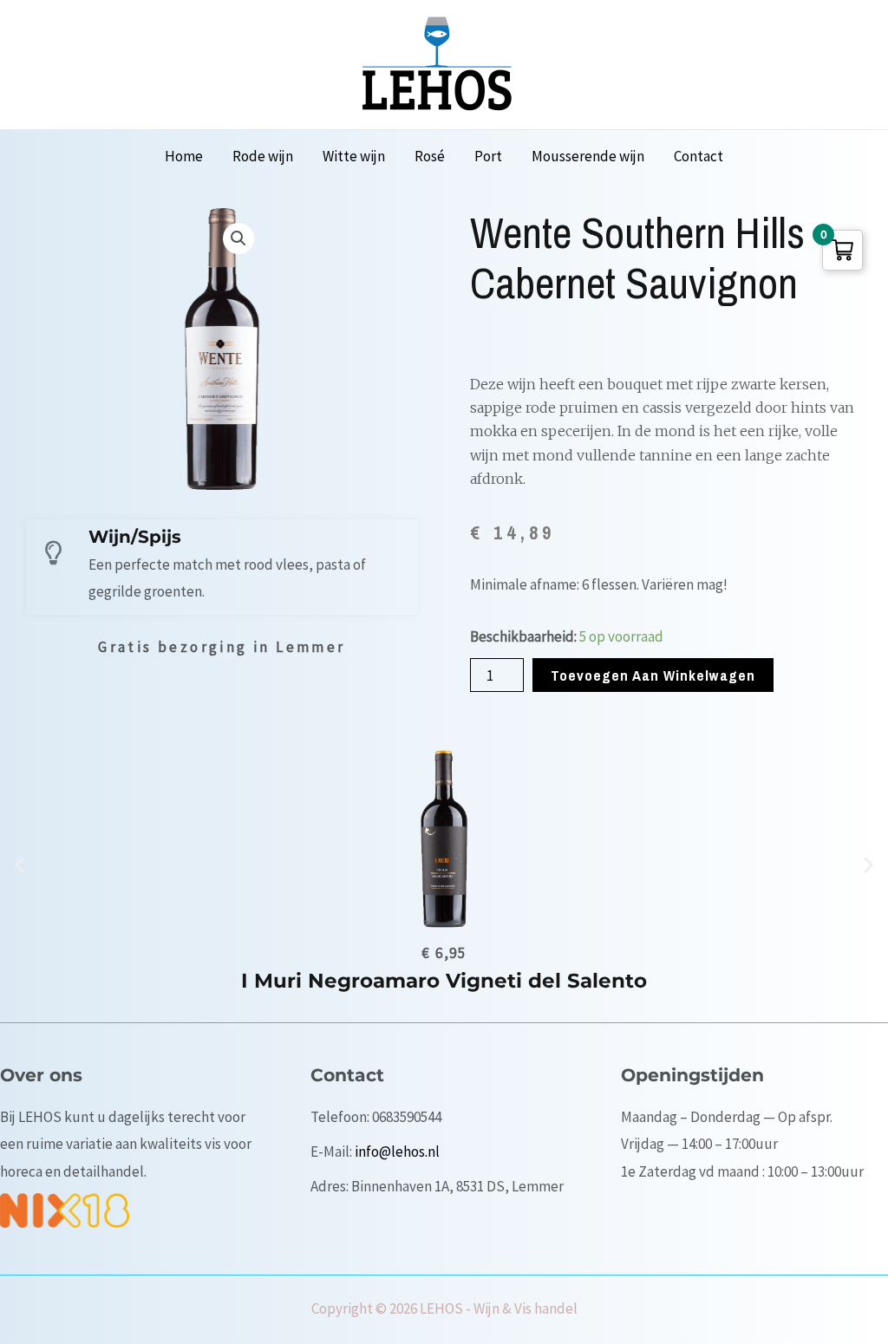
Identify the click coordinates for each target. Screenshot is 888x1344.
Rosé (430, 156)
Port (488, 156)
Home (184, 156)
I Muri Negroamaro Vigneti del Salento (444, 981)
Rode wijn (262, 156)
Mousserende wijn (588, 156)
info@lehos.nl (397, 1151)
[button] (19, 865)
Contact (698, 156)
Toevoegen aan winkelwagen (653, 675)
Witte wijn (354, 156)
